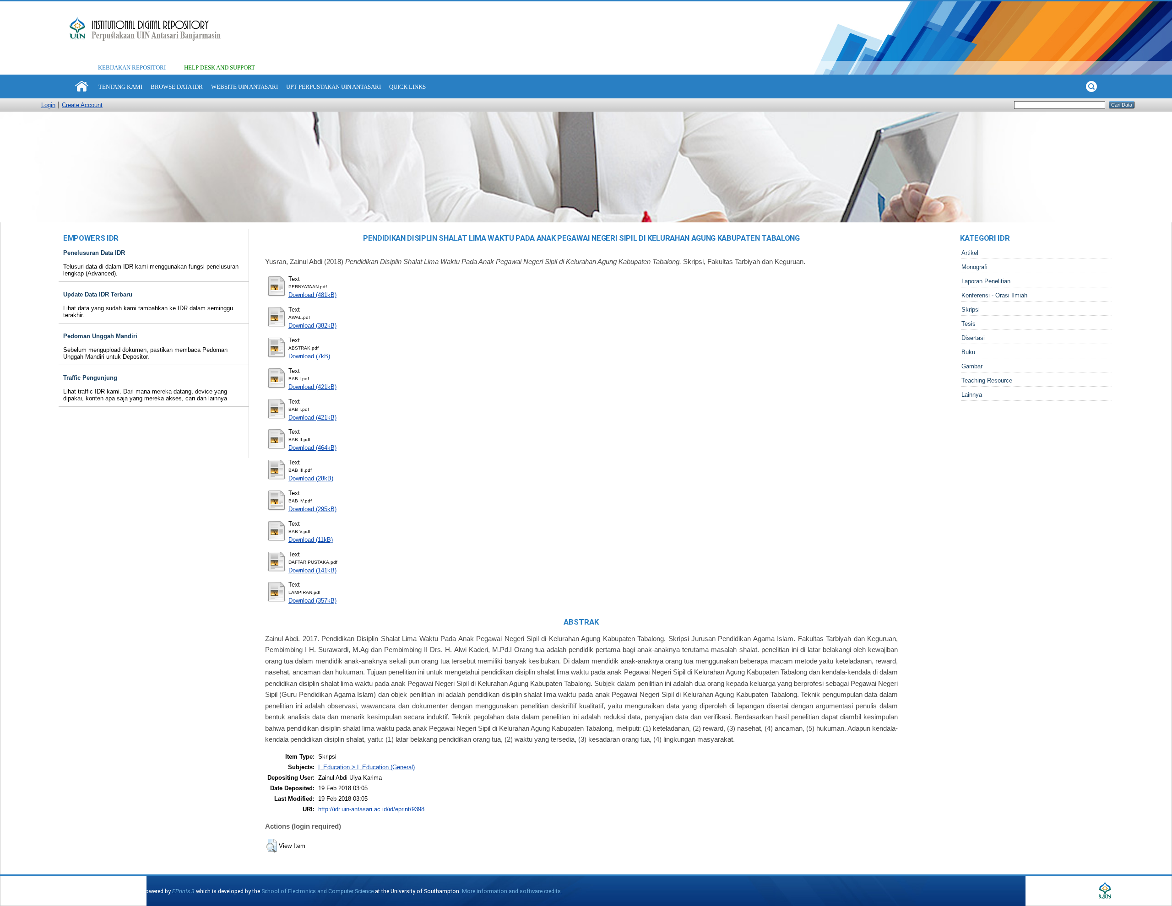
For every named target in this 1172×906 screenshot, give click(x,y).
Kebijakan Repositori (132, 67)
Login (48, 105)
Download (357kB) (312, 600)
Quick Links (407, 86)
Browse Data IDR (177, 86)
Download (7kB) (309, 356)
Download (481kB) (312, 294)
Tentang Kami (120, 86)
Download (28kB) (310, 478)
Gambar (971, 366)
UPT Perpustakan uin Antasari (333, 86)
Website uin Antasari (244, 86)
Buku (968, 352)
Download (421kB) (312, 386)
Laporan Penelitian (985, 281)
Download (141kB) (312, 570)
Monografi (974, 267)
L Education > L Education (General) (366, 767)
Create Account (82, 105)
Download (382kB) (312, 325)
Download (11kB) (310, 539)
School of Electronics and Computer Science (317, 891)
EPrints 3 (183, 891)
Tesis (968, 323)
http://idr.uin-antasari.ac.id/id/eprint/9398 (371, 809)
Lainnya (971, 394)
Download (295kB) (312, 509)
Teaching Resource (986, 380)
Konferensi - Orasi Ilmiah (994, 295)
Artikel (969, 252)
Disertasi (973, 337)
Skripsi (970, 309)
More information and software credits (511, 891)
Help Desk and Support (219, 67)
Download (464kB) (312, 447)
